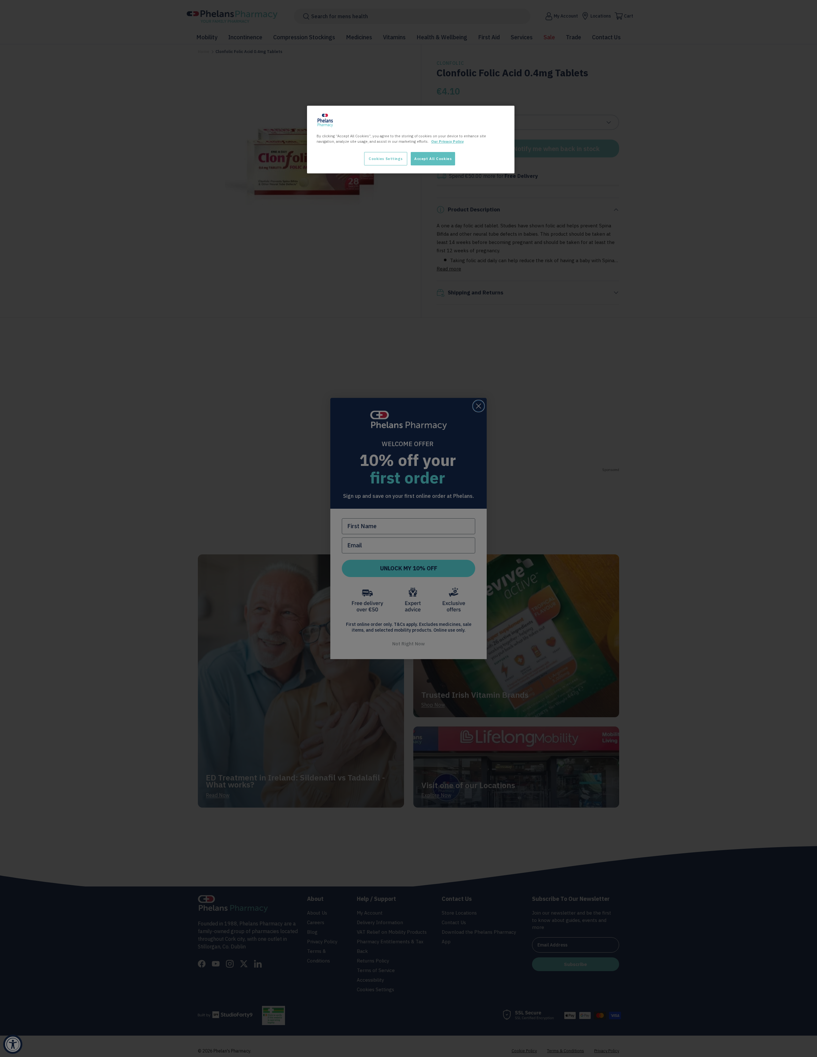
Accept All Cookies (433, 158)
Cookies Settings (385, 158)
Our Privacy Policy (447, 141)
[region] (410, 139)
